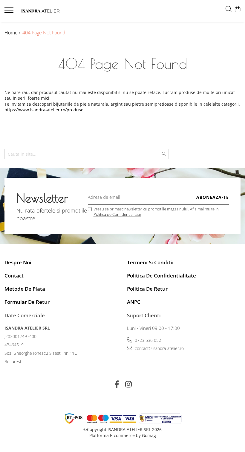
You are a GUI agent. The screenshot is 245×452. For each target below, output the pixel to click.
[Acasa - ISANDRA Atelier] (40, 11)
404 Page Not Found (43, 32)
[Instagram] (128, 384)
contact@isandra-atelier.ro (159, 348)
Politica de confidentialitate (161, 275)
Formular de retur (27, 301)
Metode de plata (24, 288)
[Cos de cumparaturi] (237, 9)
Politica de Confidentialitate (117, 214)
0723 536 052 (147, 340)
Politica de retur (147, 288)
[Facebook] (116, 384)
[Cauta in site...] (229, 9)
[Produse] (9, 11)
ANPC (133, 301)
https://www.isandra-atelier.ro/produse (43, 110)
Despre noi (17, 262)
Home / (13, 32)
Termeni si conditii (150, 262)
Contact (14, 275)
